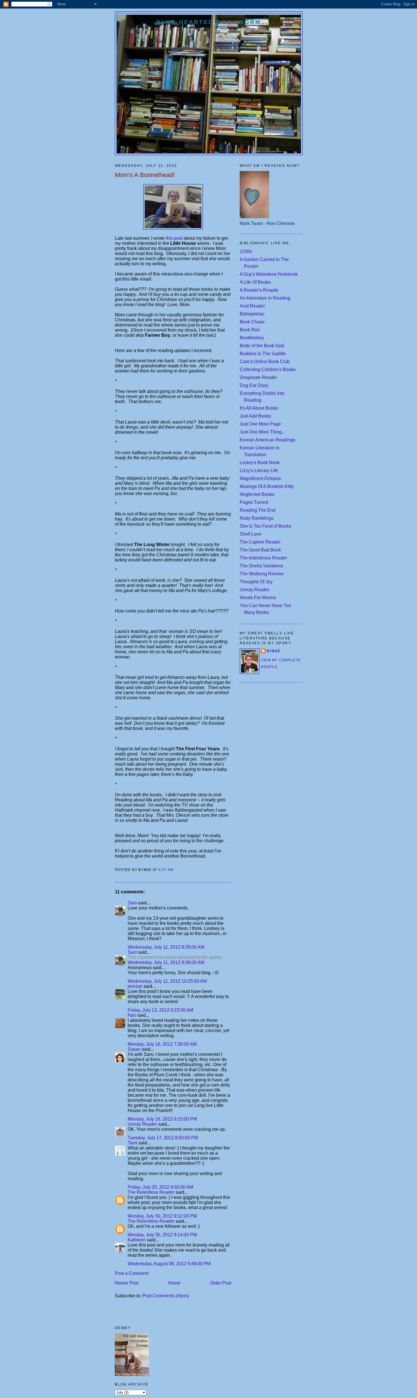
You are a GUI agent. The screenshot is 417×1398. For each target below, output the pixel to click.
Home (174, 1283)
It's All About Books (259, 408)
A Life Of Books (255, 282)
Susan (134, 1049)
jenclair (135, 986)
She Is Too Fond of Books (265, 526)
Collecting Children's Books (268, 369)
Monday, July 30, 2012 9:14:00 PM (162, 1234)
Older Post (220, 1283)
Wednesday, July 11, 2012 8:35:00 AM (166, 947)
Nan (132, 1015)
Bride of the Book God (262, 345)
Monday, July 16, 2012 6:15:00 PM (162, 1119)
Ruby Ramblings (256, 518)
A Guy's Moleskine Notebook (269, 274)
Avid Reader (252, 306)
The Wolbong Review (261, 573)
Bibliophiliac (252, 313)
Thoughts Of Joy (256, 581)
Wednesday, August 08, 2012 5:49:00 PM (169, 1263)
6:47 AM (166, 870)
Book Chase (252, 321)
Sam (133, 902)
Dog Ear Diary (254, 385)
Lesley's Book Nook (260, 462)
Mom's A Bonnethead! (145, 174)
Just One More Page (260, 424)
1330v (246, 251)
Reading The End (257, 510)
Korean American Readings (267, 439)
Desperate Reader (258, 377)
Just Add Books (255, 416)
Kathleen (137, 1239)
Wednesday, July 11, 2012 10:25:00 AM (167, 981)
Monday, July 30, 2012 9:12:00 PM (162, 1216)
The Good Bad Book (260, 550)
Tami (132, 1142)
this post (173, 238)
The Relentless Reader (151, 1192)
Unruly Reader (142, 1124)
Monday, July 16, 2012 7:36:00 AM (162, 1044)
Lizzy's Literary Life (259, 470)
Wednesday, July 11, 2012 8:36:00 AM (166, 962)
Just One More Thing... (262, 431)
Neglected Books (257, 494)
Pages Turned (254, 502)
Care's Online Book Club (265, 361)
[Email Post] (175, 870)
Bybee (273, 651)
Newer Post (126, 1283)
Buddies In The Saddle (263, 353)
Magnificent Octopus (260, 478)
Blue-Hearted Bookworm (208, 22)
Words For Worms (258, 597)
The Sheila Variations (261, 565)
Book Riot (250, 329)
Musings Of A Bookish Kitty (267, 486)
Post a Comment (131, 1273)
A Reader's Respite (259, 290)
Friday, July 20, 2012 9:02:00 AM (160, 1187)
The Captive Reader (260, 542)
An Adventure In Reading (265, 298)
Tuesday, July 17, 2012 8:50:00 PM (163, 1137)
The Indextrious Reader (263, 557)
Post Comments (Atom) (165, 1295)
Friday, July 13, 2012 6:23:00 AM (160, 1010)
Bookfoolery (252, 337)
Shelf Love (250, 534)
